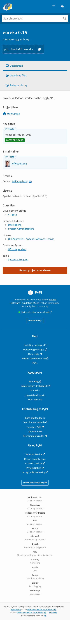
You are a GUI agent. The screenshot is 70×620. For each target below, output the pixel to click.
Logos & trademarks (35, 395)
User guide (33, 354)
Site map (53, 612)
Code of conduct (33, 463)
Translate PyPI (33, 427)
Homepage (13, 114)
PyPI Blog (34, 381)
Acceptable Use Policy (33, 472)
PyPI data (9, 129)
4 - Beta (12, 215)
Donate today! (35, 320)
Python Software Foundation (33, 301)
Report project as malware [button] (35, 270)
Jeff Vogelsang (20, 181)
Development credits (33, 436)
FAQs (35, 363)
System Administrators (21, 229)
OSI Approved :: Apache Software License (31, 239)
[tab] (35, 66)
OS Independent (17, 249)
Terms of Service (33, 454)
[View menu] (53, 6)
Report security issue (35, 459)
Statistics (35, 390)
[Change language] (62, 6)
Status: (35, 312)
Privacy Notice (33, 468)
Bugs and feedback (35, 418)
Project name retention (34, 358)
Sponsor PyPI (35, 431)
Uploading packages (33, 349)
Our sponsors (35, 399)
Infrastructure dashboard (34, 386)
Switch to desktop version (35, 482)
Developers (14, 225)
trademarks (16, 609)
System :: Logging (18, 259)
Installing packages (34, 345)
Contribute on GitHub (34, 422)
